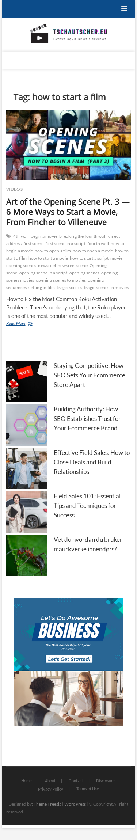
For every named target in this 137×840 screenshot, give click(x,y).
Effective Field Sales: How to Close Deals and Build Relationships (92, 462)
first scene (33, 243)
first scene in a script (65, 243)
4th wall (21, 236)
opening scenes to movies (61, 280)
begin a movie (44, 236)
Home (26, 780)
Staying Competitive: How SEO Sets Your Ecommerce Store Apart (89, 375)
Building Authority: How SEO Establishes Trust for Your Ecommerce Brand (87, 418)
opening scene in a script (43, 272)
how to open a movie (93, 251)
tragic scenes (69, 287)
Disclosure (105, 780)
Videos (14, 189)
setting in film (41, 287)
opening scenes (84, 272)
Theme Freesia (47, 804)
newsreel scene (73, 265)
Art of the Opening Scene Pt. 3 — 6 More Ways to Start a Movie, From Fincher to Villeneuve (68, 211)
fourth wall (98, 243)
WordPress (75, 804)
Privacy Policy (50, 789)
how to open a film (53, 251)
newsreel (47, 265)
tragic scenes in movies (106, 287)
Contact (76, 780)
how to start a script (89, 258)
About (50, 780)
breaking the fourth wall (82, 236)
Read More (25, 324)
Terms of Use (87, 788)
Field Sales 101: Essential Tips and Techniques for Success (87, 505)
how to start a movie (48, 258)
